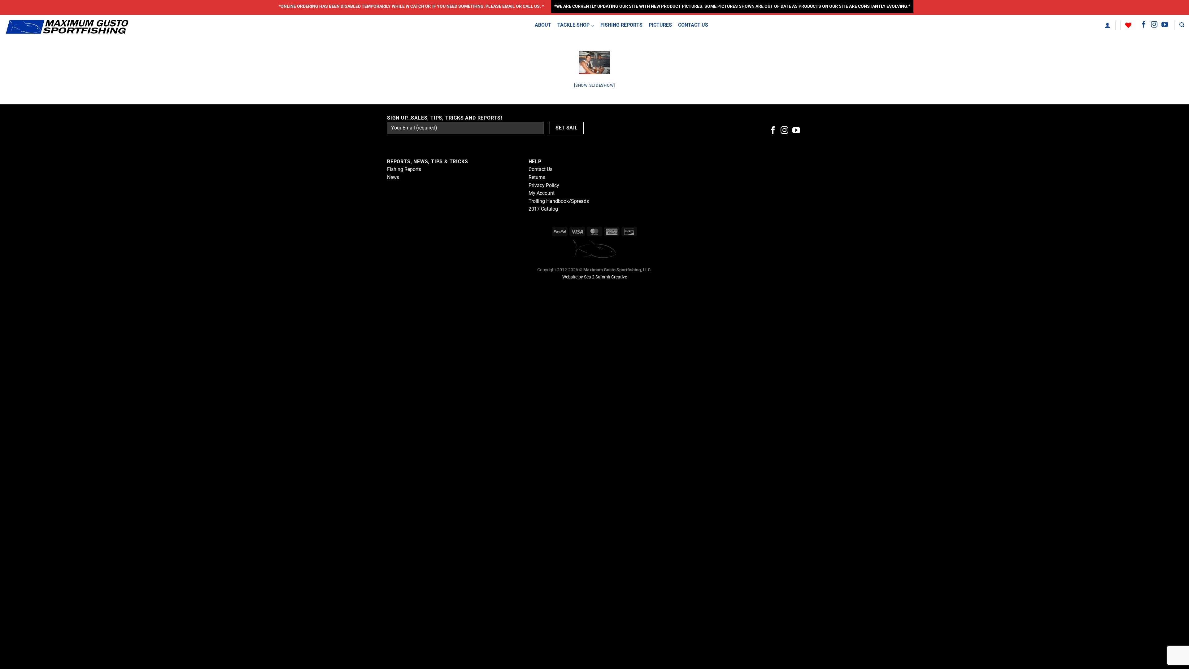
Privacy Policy (544, 185)
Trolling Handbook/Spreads (559, 201)
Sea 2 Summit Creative (605, 277)
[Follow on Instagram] (1154, 24)
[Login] (1107, 25)
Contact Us (540, 169)
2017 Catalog (543, 209)
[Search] (1181, 25)
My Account (542, 193)
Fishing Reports (404, 169)
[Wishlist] (1128, 25)
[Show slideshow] (594, 85)
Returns (537, 177)
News (393, 177)
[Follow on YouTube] (1164, 24)
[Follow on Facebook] (1143, 24)
